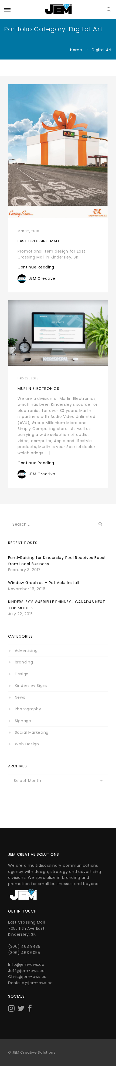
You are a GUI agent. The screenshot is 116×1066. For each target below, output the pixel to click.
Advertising (26, 650)
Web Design (27, 744)
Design (22, 674)
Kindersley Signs (31, 685)
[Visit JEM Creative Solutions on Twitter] (21, 1009)
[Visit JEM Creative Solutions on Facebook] (30, 1009)
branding (24, 662)
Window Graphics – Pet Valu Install (43, 582)
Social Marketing (32, 732)
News (20, 697)
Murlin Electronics (38, 388)
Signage (23, 721)
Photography (28, 709)
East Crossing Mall (39, 241)
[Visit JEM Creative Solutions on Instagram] (11, 1009)
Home (76, 50)
